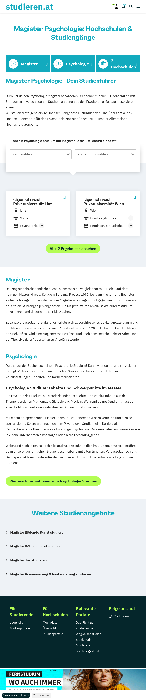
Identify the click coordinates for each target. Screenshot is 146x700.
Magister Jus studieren (28, 560)
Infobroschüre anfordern (16, 695)
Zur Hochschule (41, 695)
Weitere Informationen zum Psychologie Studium (53, 481)
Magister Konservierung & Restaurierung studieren (50, 574)
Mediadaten (51, 622)
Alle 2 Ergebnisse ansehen (73, 248)
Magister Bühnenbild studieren (35, 546)
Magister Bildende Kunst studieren (38, 532)
